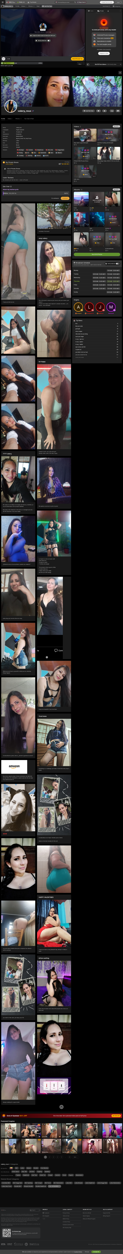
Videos (23, 6)
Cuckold (30, 150)
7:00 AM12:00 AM (112, 270)
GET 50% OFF (116, 1115)
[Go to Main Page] (10, 2)
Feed (38, 6)
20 (92, 230)
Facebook (46, 1213)
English (33, 1210)
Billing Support (106, 1216)
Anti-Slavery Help (67, 1227)
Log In (118, 2)
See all (116, 126)
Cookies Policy (66, 1221)
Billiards (60, 152)
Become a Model (87, 1213)
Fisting (21, 152)
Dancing (30, 155)
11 (92, 210)
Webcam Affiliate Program (89, 1218)
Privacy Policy (66, 1213)
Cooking (21, 155)
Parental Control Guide (68, 1224)
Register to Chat (104, 53)
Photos (31, 6)
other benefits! (107, 49)
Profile (17, 6)
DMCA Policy (66, 1218)
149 (77, 210)
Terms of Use (66, 1216)
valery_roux (5, 1164)
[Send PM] (118, 111)
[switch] (118, 264)
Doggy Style (60, 150)
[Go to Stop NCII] (34, 1244)
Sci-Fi (46, 155)
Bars (35, 152)
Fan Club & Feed (29, 118)
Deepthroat (40, 150)
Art (28, 152)
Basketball (43, 152)
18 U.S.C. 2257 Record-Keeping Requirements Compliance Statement (105, 1244)
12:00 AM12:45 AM (98, 274)
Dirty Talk (50, 150)
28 (76, 250)
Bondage (21, 150)
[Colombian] (11, 1168)
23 (76, 230)
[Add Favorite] (3, 58)
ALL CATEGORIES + (54, 1186)
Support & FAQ (106, 1213)
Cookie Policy (78, 1251)
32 (100, 163)
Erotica (38, 155)
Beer (52, 152)
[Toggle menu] (2, 2)
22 (108, 210)
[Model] (120, 72)
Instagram (46, 1216)
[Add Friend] (112, 111)
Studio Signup (86, 1216)
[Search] (75, 2)
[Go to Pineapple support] (26, 1244)
